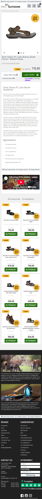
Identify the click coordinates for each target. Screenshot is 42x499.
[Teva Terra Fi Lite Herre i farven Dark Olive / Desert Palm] (21, 32)
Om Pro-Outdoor (26, 428)
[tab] (18, 53)
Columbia (4, 442)
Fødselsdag (25, 469)
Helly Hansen (4, 438)
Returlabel (24, 435)
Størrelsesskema (8, 78)
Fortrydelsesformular (27, 445)
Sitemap (23, 450)
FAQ (22, 433)
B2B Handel (24, 430)
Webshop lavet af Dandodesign (29, 498)
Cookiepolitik (24, 447)
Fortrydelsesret (25, 442)
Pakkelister (24, 455)
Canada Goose (5, 433)
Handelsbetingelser (26, 440)
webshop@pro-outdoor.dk (9, 478)
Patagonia (4, 425)
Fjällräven (4, 430)
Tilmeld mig (30, 475)
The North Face (5, 440)
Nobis (2, 435)
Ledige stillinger (25, 452)
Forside (4, 11)
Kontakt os (24, 425)
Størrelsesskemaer (26, 438)
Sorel (2, 428)
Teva (2, 445)
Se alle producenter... (6, 447)
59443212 (4, 473)
